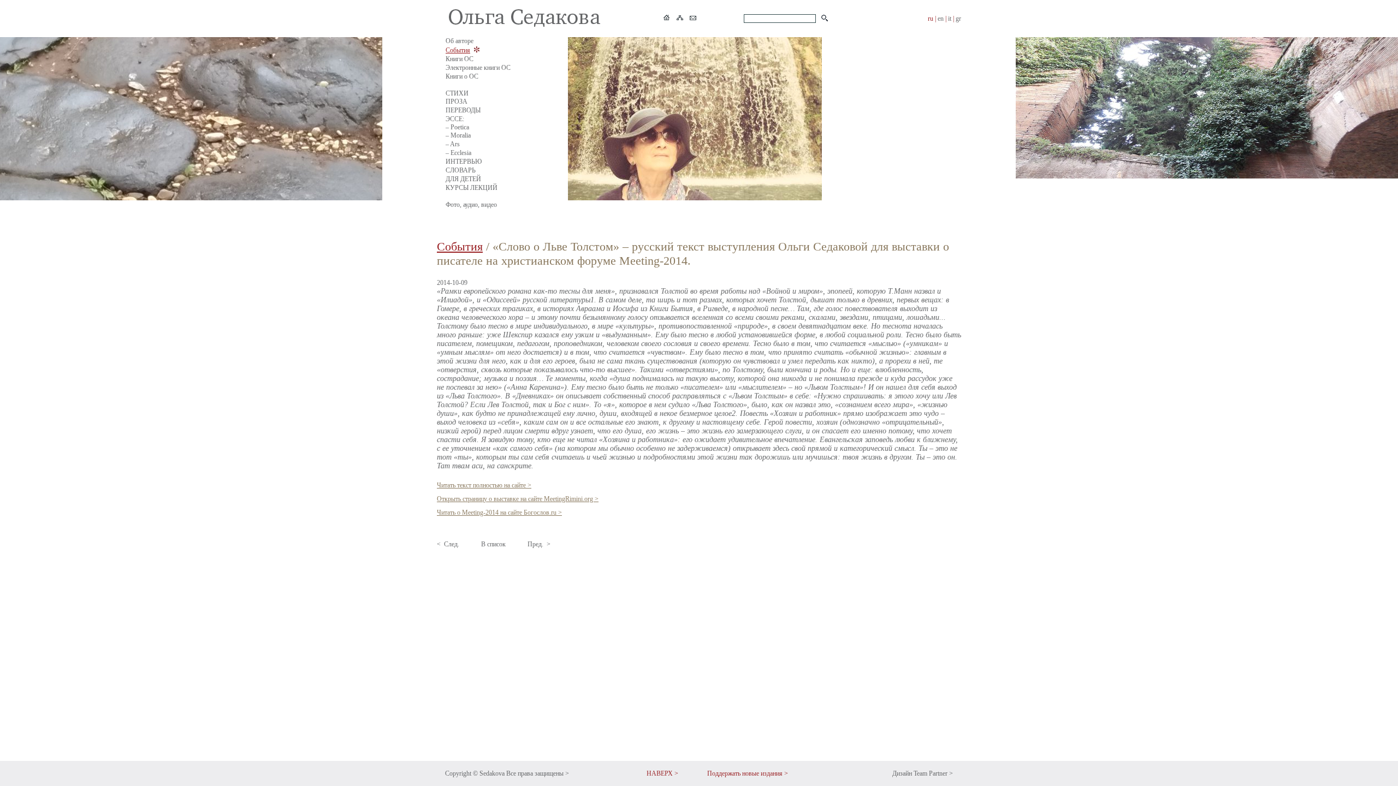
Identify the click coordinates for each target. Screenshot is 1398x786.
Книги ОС (459, 59)
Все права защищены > (537, 773)
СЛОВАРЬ (461, 170)
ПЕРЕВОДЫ (463, 110)
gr (958, 18)
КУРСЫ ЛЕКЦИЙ (471, 188)
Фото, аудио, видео (471, 205)
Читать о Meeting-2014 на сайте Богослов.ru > (499, 512)
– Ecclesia (458, 153)
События (458, 50)
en (941, 18)
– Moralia (458, 135)
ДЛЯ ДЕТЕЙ (463, 179)
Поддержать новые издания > (747, 773)
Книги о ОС (462, 76)
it (949, 18)
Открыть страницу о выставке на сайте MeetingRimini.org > (518, 499)
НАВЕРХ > (662, 773)
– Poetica (457, 127)
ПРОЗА (456, 101)
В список (493, 544)
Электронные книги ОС (478, 68)
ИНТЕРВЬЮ (464, 161)
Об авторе (459, 41)
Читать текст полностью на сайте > (484, 485)
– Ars (453, 144)
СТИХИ (457, 93)
